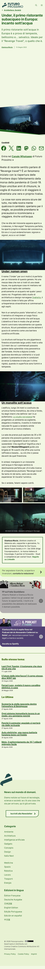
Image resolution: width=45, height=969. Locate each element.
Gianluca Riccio (7, 47)
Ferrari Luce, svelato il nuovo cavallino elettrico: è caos (21, 686)
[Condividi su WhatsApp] (33, 148)
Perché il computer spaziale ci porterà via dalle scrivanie (21, 724)
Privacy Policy (10, 954)
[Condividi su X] (11, 148)
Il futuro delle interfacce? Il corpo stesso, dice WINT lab (22, 677)
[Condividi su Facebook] (3, 148)
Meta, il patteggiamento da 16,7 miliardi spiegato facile (22, 743)
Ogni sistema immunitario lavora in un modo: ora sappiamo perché (21, 714)
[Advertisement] (22, 79)
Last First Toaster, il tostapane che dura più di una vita (22, 667)
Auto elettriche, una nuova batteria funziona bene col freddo (19, 733)
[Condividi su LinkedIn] (18, 148)
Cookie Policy (23, 954)
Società (18, 10)
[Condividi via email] (41, 148)
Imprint (34, 954)
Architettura (9, 10)
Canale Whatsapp (22, 156)
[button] (36, 5)
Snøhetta (36, 297)
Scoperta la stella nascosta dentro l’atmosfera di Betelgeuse (19, 705)
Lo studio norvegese (22, 417)
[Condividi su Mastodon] (26, 148)
